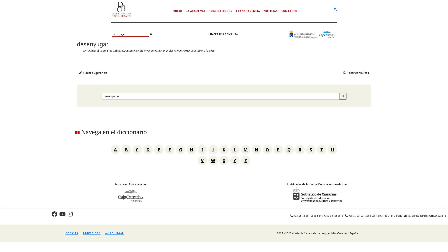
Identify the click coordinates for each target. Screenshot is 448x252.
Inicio (177, 11)
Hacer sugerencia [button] (94, 73)
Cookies (71, 233)
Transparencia (248, 11)
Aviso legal (114, 233)
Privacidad (91, 233)
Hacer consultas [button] (357, 73)
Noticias (271, 11)
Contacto (289, 11)
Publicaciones (220, 11)
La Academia (195, 11)
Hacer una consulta (223, 34)
